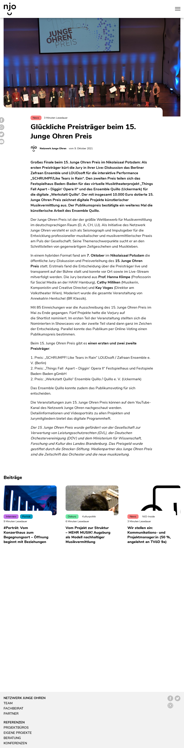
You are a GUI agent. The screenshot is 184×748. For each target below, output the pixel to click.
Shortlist (43, 318)
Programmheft (98, 418)
